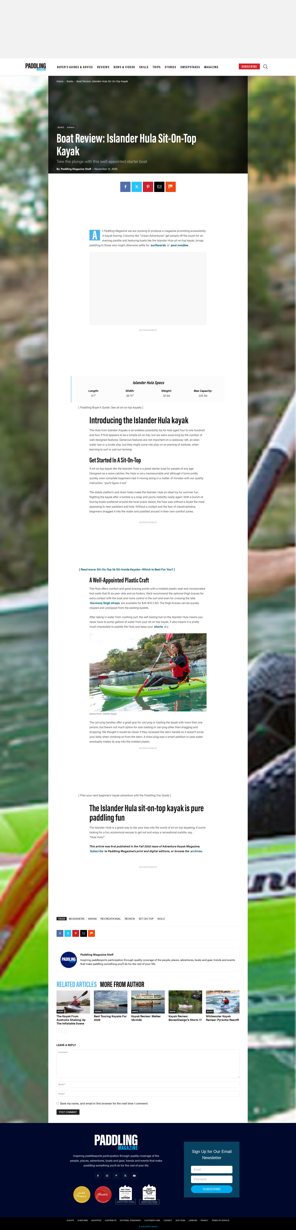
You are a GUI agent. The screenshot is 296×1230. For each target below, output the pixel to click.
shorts (158, 626)
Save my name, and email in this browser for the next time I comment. (104, 1103)
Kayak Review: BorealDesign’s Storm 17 (185, 1018)
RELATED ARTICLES (77, 984)
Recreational (111, 918)
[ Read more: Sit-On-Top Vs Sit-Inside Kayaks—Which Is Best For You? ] (127, 569)
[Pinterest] (148, 187)
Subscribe (249, 66)
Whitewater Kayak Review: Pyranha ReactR (222, 1018)
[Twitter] (137, 187)
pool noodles (179, 245)
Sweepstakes (190, 67)
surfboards (158, 245)
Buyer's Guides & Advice (75, 67)
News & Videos (124, 67)
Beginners (76, 918)
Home (60, 81)
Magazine (211, 67)
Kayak (92, 918)
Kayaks (71, 127)
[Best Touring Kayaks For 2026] (110, 1002)
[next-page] (64, 1030)
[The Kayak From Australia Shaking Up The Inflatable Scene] (73, 1002)
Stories (170, 67)
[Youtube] (134, 1175)
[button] (265, 67)
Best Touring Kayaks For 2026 (110, 1018)
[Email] (159, 187)
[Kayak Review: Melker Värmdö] (148, 1002)
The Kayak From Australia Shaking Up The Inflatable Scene (71, 1019)
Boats (70, 81)
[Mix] (170, 187)
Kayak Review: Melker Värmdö (146, 1018)
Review (130, 918)
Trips (157, 67)
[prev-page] (59, 1030)
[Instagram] (107, 1175)
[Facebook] (125, 187)
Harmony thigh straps (105, 603)
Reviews (103, 67)
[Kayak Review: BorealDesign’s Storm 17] (185, 1002)
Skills (144, 67)
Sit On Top (146, 918)
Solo (161, 918)
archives (196, 851)
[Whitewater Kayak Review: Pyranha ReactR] (222, 1002)
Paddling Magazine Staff (76, 169)
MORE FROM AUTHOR (122, 984)
